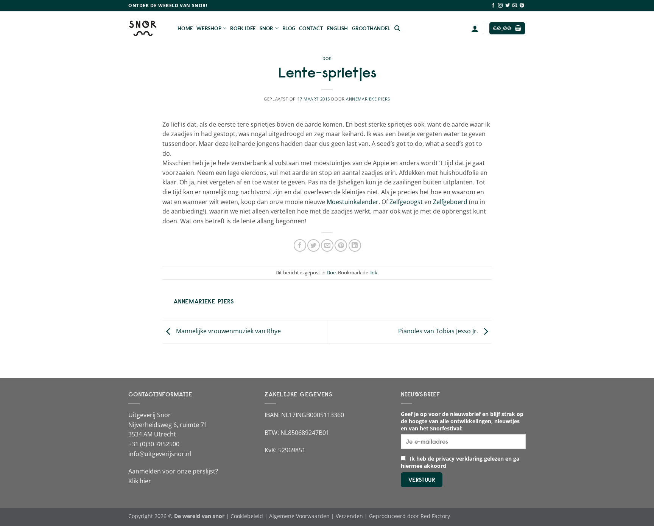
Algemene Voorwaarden (299, 516)
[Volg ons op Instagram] (500, 5)
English (337, 28)
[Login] (475, 28)
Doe (327, 58)
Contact (311, 28)
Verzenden (349, 516)
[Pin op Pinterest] (341, 245)
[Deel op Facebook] (300, 245)
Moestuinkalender (352, 202)
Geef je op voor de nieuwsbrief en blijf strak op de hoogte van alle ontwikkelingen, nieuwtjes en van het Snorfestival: (462, 421)
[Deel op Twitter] (313, 245)
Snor (267, 28)
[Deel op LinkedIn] (355, 245)
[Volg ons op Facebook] (493, 5)
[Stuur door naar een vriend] (327, 245)
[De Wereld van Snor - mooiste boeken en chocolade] (147, 28)
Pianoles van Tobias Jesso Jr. (439, 331)
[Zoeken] (397, 28)
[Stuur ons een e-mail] (514, 5)
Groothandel (371, 28)
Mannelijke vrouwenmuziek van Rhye (227, 331)
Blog (288, 28)
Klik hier (139, 481)
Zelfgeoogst (406, 202)
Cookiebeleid (246, 516)
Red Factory (435, 516)
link (373, 272)
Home (185, 28)
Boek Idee (242, 28)
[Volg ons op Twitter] (507, 5)
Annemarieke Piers (368, 99)
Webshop (208, 28)
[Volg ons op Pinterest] (522, 5)
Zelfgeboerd (450, 202)
